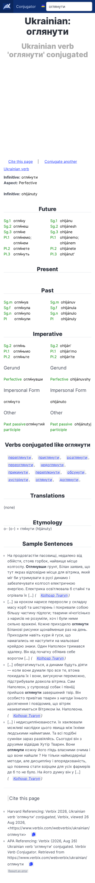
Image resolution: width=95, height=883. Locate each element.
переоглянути (20, 464)
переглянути (19, 457)
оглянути (44, 479)
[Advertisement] (47, 106)
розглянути (77, 457)
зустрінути (18, 479)
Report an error (17, 871)
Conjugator (26, 6)
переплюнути (48, 472)
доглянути (69, 479)
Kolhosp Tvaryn (54, 595)
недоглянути (52, 464)
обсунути (75, 472)
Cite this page (20, 161)
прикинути (18, 472)
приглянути (49, 457)
